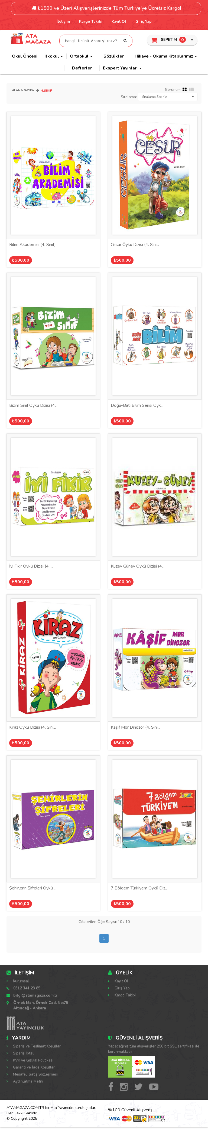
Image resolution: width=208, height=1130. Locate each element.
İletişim (63, 21)
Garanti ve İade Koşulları (34, 1067)
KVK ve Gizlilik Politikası (32, 1060)
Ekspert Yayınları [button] (121, 68)
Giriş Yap (143, 21)
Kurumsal (20, 981)
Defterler (82, 68)
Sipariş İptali (23, 1053)
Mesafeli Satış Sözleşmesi (35, 1074)
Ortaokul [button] (80, 56)
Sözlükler (113, 56)
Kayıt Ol (119, 21)
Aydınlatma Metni (27, 1081)
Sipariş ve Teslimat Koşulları (36, 1046)
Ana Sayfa (24, 90)
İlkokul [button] (52, 56)
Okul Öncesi (24, 56)
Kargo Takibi (90, 21)
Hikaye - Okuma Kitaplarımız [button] (164, 56)
